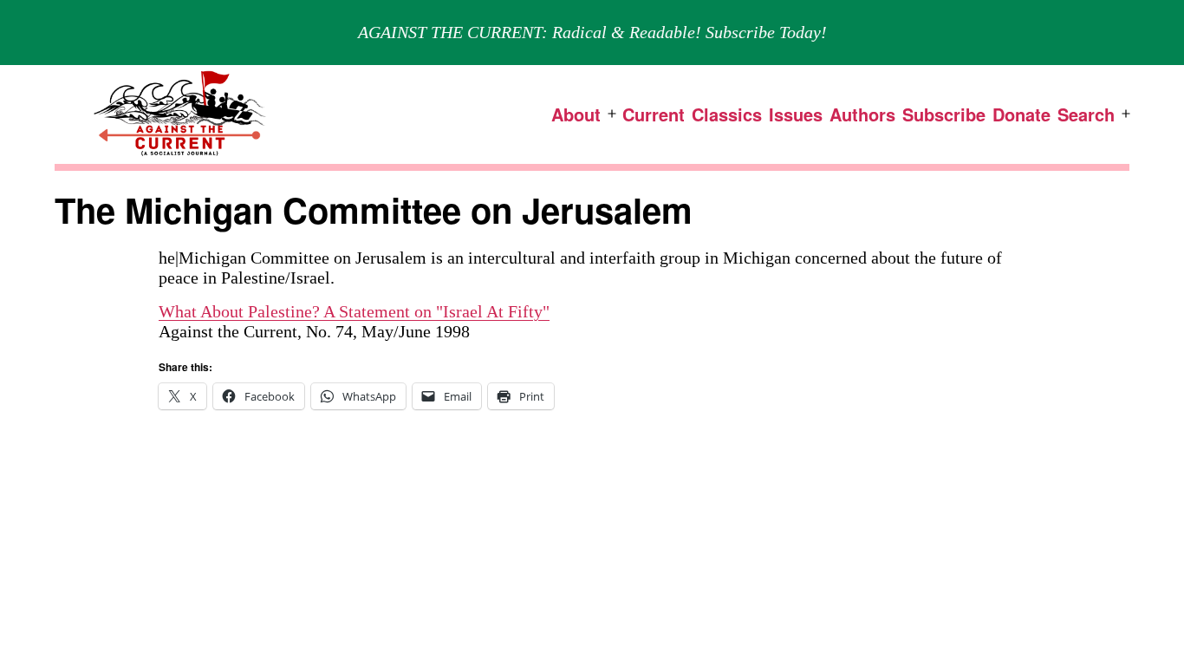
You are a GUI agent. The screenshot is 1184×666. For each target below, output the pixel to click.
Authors (862, 114)
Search (1086, 114)
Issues (796, 114)
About (576, 114)
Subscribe (944, 114)
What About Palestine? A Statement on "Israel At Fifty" (354, 311)
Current (653, 114)
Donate (1021, 114)
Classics (727, 114)
